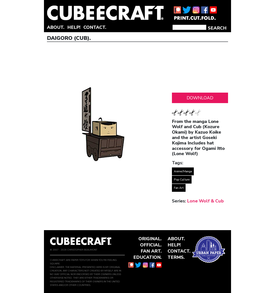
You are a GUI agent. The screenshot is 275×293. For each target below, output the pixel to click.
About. (55, 27)
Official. (151, 245)
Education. (147, 257)
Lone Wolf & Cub (205, 201)
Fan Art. (151, 251)
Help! (73, 27)
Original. (150, 239)
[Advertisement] (200, 68)
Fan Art (179, 188)
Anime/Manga (183, 171)
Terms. (176, 257)
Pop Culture (182, 180)
